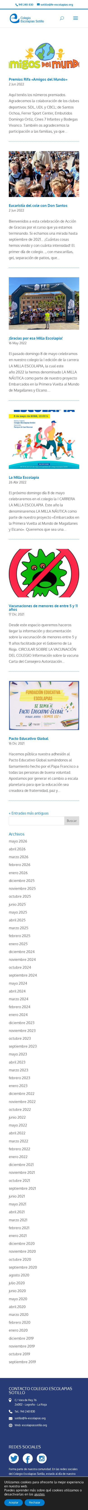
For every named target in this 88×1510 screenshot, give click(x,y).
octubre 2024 (20, 967)
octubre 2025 (20, 896)
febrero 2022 (19, 1149)
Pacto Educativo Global (28, 738)
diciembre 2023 (22, 1022)
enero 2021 (18, 1235)
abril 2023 (17, 1062)
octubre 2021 (19, 1180)
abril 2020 (17, 1306)
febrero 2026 (19, 864)
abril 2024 (17, 991)
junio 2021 (17, 1196)
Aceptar (13, 1502)
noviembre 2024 (22, 959)
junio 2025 (17, 904)
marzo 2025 (18, 928)
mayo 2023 (18, 1054)
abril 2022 (17, 1133)
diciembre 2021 (21, 1164)
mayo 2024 (18, 983)
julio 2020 (17, 1283)
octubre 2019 (19, 1354)
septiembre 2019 (22, 1362)
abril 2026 (17, 849)
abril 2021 (17, 1212)
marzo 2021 (18, 1220)
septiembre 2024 (23, 975)
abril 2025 (17, 920)
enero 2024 (18, 1014)
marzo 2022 (18, 1141)
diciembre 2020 (22, 1243)
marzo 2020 (18, 1314)
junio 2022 (17, 1117)
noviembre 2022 (22, 1101)
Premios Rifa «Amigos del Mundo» (38, 79)
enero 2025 (18, 944)
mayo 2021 (17, 1204)
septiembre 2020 (23, 1267)
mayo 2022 (18, 1125)
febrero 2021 (19, 1228)
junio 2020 (17, 1291)
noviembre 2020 (22, 1251)
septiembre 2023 (23, 1046)
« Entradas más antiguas (29, 813)
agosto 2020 (19, 1275)
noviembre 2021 (22, 1172)
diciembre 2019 (21, 1338)
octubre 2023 (20, 1038)
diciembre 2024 (22, 951)
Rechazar (34, 1502)
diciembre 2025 (22, 880)
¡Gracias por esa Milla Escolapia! (36, 338)
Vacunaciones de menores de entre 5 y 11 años (43, 608)
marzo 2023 (18, 1070)
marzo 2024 (18, 999)
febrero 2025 (19, 936)
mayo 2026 (18, 841)
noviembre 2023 (22, 1030)
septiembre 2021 (22, 1188)
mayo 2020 (18, 1299)
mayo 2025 (18, 912)
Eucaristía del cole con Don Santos (38, 205)
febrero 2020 (19, 1322)
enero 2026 (18, 873)
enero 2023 (18, 1085)
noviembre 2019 (22, 1346)
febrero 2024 (19, 1007)
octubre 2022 (20, 1109)
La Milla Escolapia (24, 477)
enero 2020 (18, 1330)
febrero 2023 (19, 1078)
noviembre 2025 (22, 888)
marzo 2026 (18, 857)
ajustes (39, 1494)
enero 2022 (18, 1157)
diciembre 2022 (22, 1093)
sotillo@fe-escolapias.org (30, 1418)
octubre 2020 (20, 1259)
